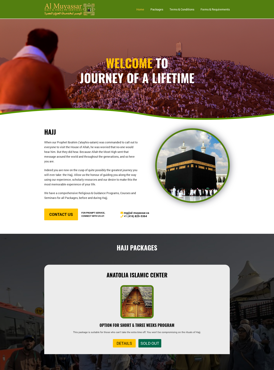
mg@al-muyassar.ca (136, 212)
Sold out (149, 343)
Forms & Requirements (215, 9)
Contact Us (61, 214)
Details (124, 343)
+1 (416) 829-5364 (135, 216)
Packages (156, 9)
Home (140, 9)
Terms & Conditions (182, 9)
